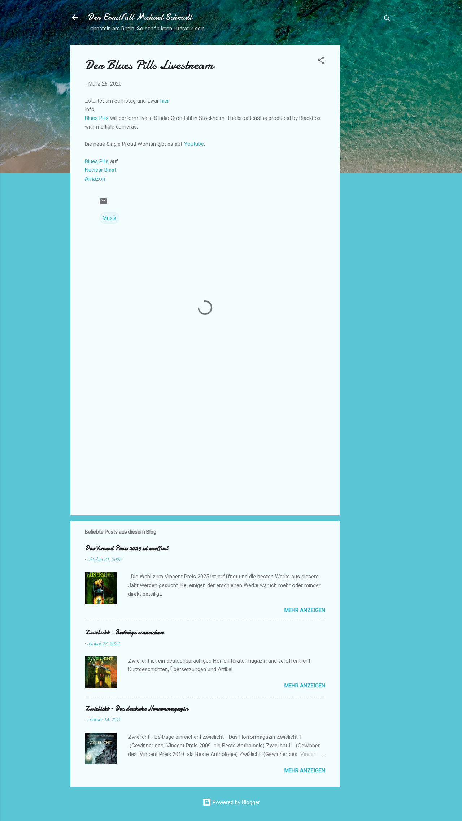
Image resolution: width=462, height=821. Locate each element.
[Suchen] (387, 20)
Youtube (194, 144)
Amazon (95, 178)
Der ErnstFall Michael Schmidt (140, 17)
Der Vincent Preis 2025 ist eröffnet (126, 548)
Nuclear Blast (100, 170)
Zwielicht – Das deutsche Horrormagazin (136, 708)
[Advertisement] (368, 153)
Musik (109, 218)
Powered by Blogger (235, 802)
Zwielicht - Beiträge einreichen (124, 632)
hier (164, 100)
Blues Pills (97, 118)
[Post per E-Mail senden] (103, 203)
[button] (321, 61)
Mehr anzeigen (304, 610)
